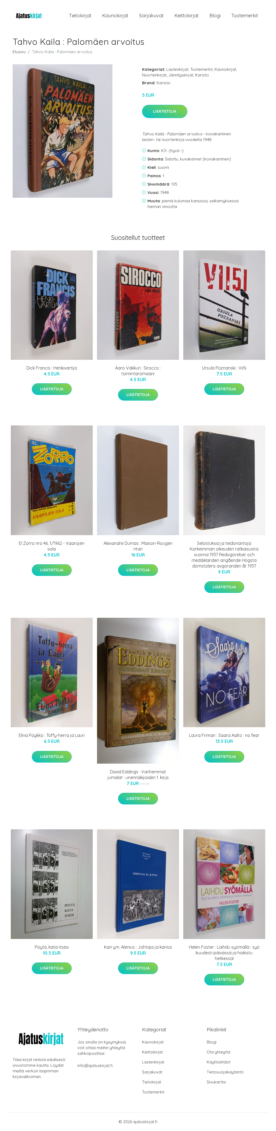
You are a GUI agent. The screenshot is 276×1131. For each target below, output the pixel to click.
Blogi (214, 15)
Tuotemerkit (244, 15)
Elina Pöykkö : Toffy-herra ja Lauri (52, 735)
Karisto (202, 75)
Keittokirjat (186, 15)
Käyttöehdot (218, 1062)
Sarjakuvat (151, 15)
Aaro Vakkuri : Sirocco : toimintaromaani (138, 370)
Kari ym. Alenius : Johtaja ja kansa (138, 947)
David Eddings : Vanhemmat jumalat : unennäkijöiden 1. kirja (138, 774)
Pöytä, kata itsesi (52, 947)
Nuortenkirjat (154, 75)
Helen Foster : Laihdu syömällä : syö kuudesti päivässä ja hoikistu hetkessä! (224, 952)
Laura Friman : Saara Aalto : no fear (224, 735)
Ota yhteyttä (218, 1052)
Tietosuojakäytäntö (225, 1072)
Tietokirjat (80, 15)
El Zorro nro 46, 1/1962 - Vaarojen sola (51, 546)
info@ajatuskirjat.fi (95, 1065)
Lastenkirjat (177, 69)
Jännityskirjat (180, 75)
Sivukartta (216, 1082)
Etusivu (19, 51)
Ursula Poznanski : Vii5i (224, 368)
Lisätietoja (164, 111)
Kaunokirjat (115, 15)
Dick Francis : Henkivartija (51, 368)
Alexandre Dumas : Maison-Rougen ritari (138, 546)
